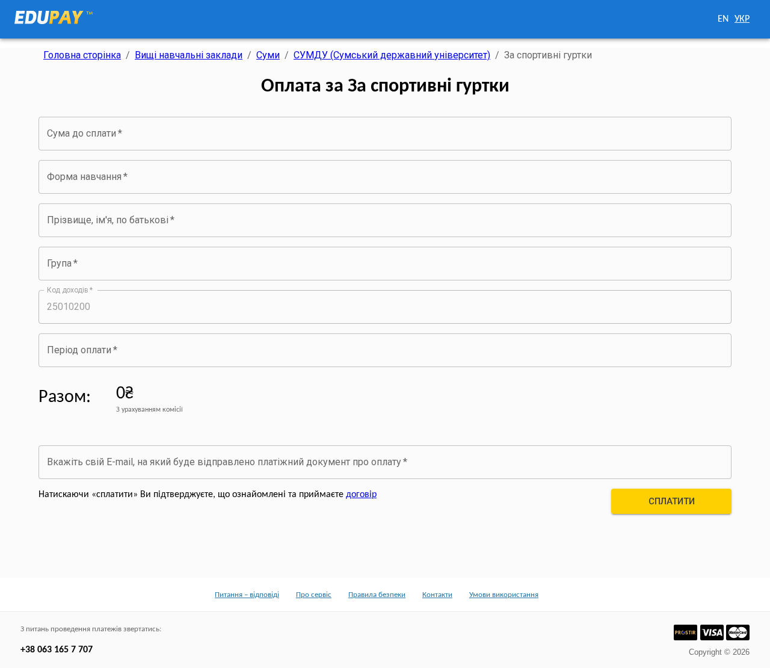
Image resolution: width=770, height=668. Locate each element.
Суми (268, 55)
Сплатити (671, 501)
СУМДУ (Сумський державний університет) (392, 55)
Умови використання (503, 595)
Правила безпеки (376, 595)
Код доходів (70, 289)
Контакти (437, 595)
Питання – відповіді (247, 595)
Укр (742, 19)
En (723, 19)
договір (361, 494)
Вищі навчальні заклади (188, 55)
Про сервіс (313, 595)
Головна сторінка (82, 55)
